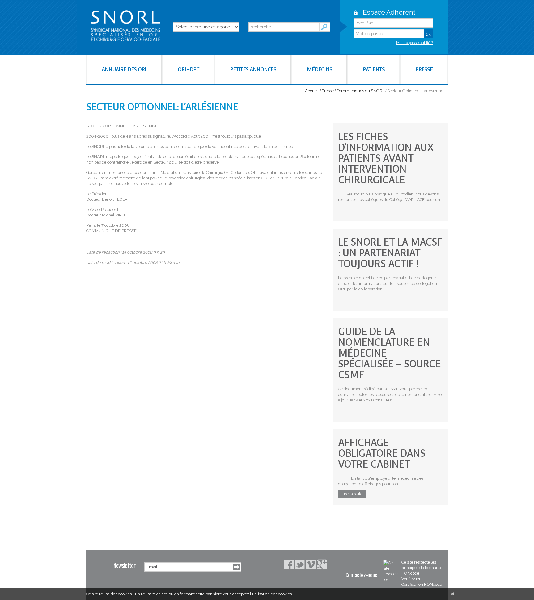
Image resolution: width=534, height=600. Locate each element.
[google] (322, 564)
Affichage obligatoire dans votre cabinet (381, 453)
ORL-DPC (188, 69)
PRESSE (424, 69)
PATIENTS (374, 69)
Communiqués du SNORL (360, 90)
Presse (328, 90)
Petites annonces (253, 69)
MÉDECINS (319, 69)
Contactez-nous (361, 575)
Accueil (312, 90)
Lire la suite (352, 493)
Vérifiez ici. (411, 578)
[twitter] (300, 564)
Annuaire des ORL (124, 69)
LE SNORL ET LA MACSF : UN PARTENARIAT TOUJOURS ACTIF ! (390, 252)
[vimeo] (311, 564)
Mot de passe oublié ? (414, 43)
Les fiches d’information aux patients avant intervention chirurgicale (386, 158)
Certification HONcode (421, 584)
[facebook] (289, 564)
